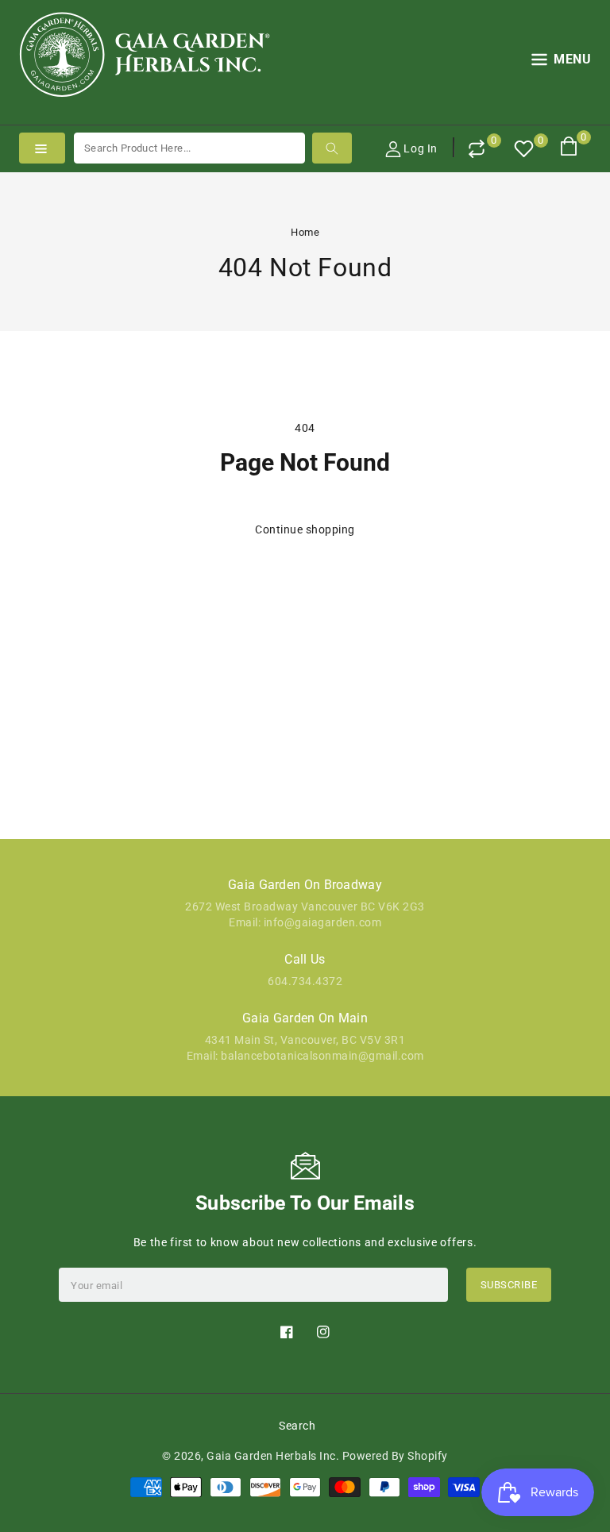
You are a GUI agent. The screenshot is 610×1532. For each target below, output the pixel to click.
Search (297, 1425)
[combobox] (189, 148)
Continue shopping (305, 529)
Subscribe (509, 1285)
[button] (561, 62)
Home (305, 232)
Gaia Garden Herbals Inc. (273, 1455)
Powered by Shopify (395, 1455)
